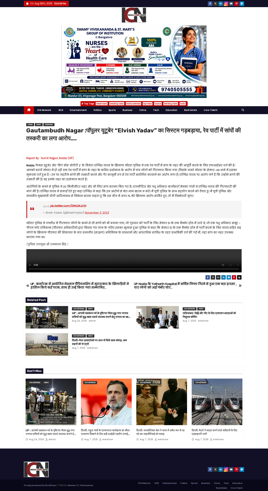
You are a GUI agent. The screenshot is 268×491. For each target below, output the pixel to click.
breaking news (117, 103)
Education (171, 110)
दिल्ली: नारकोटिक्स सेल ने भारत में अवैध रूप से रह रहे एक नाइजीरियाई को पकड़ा (160, 432)
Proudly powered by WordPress (40, 485)
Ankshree (203, 320)
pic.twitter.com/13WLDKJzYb (68, 206)
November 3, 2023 (97, 213)
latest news (101, 103)
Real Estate (190, 110)
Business (127, 110)
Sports (112, 110)
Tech (156, 110)
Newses (72, 485)
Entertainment (78, 110)
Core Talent (211, 110)
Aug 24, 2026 (79, 320)
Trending (49, 124)
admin (92, 320)
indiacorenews (133, 103)
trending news (170, 103)
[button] (243, 110)
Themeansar (86, 485)
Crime (142, 110)
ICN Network (44, 110)
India (182, 103)
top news (147, 103)
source (158, 103)
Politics (98, 110)
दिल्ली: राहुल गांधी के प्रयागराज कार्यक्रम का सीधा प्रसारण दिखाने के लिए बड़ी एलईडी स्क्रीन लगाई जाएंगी (105, 434)
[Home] (29, 110)
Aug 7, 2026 (189, 320)
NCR (60, 110)
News (38, 124)
